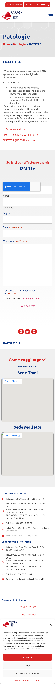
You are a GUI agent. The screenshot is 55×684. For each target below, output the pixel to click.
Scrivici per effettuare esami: (27, 162)
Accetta (27, 657)
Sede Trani (27, 372)
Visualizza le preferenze (27, 673)
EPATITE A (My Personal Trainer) (20, 135)
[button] (50, 624)
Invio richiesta (27, 305)
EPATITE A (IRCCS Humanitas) (19, 140)
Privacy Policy (33, 680)
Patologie (16, 36)
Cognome (8, 207)
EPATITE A (27, 168)
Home (6, 44)
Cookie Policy (20, 680)
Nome (6, 195)
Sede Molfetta (27, 427)
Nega (27, 665)
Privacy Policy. (31, 298)
